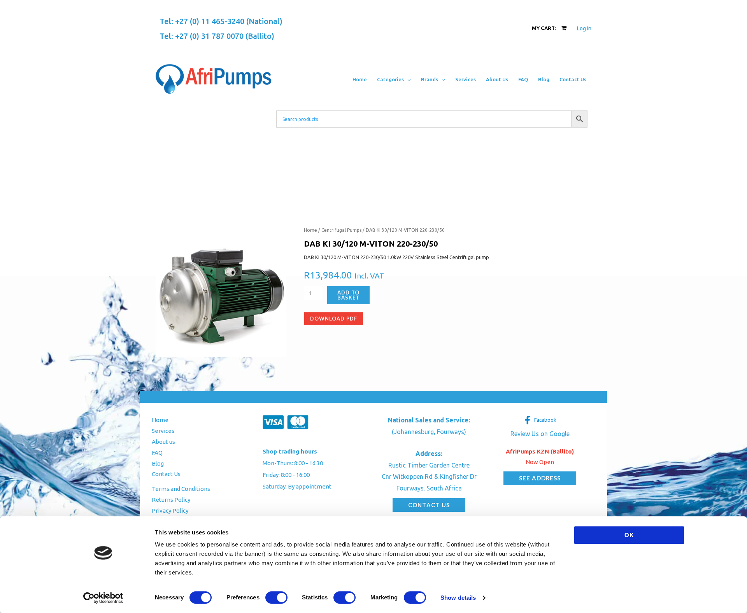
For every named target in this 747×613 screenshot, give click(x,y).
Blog (158, 463)
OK (629, 535)
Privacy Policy (170, 510)
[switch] (276, 597)
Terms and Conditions (181, 488)
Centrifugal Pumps (341, 230)
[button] (407, 79)
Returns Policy (171, 499)
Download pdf (333, 318)
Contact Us (166, 474)
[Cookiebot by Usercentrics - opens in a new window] (103, 598)
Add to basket (348, 295)
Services (163, 430)
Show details (458, 597)
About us (163, 441)
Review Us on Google (540, 433)
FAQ (157, 452)
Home (310, 230)
